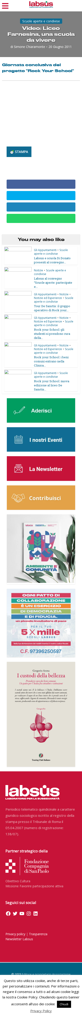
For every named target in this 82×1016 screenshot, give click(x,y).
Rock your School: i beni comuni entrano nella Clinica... (51, 361)
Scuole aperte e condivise (41, 21)
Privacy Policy (41, 1010)
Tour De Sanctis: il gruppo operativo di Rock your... (52, 308)
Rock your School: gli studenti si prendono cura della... (52, 333)
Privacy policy (15, 934)
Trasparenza (38, 934)
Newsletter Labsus (19, 939)
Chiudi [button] (64, 1004)
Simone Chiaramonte (29, 47)
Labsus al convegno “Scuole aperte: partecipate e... (53, 282)
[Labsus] (41, 4)
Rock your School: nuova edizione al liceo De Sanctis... (51, 385)
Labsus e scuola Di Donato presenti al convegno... (52, 260)
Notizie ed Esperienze (48, 298)
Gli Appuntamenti (45, 250)
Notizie (38, 270)
